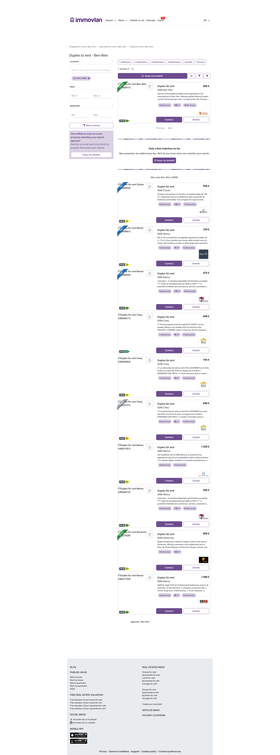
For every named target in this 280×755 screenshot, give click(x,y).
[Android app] (78, 735)
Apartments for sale (151, 675)
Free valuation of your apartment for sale (88, 705)
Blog (73, 667)
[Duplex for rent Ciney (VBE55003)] (136, 377)
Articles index (151, 710)
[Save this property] (149, 86)
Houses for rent (149, 689)
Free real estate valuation (86, 694)
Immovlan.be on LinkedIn (83, 722)
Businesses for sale (150, 681)
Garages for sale (149, 684)
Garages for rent (149, 698)
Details (196, 119)
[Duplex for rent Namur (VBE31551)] (136, 463)
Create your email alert (152, 704)
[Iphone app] (78, 741)
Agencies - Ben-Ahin (140, 622)
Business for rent (149, 695)
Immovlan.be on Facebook (84, 719)
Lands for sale (148, 678)
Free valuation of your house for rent (86, 702)
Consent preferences (170, 751)
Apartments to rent (150, 692)
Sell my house (76, 677)
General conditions (119, 751)
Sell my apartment (78, 683)
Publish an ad (137, 20)
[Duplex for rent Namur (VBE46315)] (136, 507)
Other (72, 689)
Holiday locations (153, 715)
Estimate (150, 20)
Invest (161, 20)
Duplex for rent (165, 86)
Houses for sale (149, 672)
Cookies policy (149, 751)
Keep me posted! (91, 154)
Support (135, 751)
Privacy (103, 751)
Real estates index (153, 667)
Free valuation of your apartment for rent (88, 708)
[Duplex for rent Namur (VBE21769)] (136, 594)
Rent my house (76, 680)
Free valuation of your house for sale (86, 700)
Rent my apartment (78, 686)
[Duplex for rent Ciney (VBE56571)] (136, 333)
